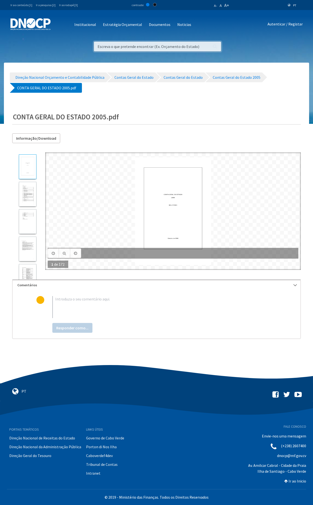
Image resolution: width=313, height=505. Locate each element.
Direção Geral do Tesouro (30, 455)
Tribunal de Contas (102, 464)
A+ (226, 5)
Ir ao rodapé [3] (68, 5)
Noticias (184, 24)
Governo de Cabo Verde (105, 438)
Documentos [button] (159, 24)
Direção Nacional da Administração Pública (45, 446)
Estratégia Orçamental (122, 24)
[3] (27, 221)
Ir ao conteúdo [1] (21, 5)
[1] (27, 167)
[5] (27, 276)
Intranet (93, 473)
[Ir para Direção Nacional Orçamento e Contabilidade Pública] (30, 24)
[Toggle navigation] (57, 25)
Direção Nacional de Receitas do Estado (42, 438)
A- (215, 5)
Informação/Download (36, 138)
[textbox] (164, 307)
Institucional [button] (85, 24)
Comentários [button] (27, 285)
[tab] (156, 285)
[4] (27, 249)
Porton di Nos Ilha (101, 446)
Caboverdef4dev (99, 455)
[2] (27, 194)
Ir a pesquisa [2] (46, 5)
